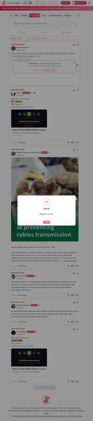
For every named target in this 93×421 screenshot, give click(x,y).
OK (46, 222)
